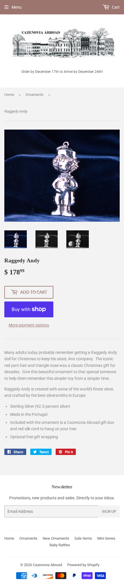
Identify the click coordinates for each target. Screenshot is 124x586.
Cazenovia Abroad (47, 565)
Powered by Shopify (83, 565)
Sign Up (109, 511)
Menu (17, 7)
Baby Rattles (60, 545)
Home (9, 94)
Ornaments (34, 94)
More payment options (29, 325)
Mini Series (106, 538)
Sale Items (83, 538)
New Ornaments (56, 538)
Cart (115, 7)
